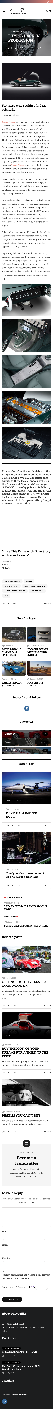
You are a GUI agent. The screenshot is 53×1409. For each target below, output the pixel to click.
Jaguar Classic (8, 122)
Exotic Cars (14, 27)
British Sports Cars (12, 581)
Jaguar (29, 581)
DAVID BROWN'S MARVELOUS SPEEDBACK (11, 652)
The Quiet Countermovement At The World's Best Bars (25, 875)
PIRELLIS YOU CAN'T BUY (21, 1116)
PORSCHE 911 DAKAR (35, 684)
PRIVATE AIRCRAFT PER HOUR (19, 1352)
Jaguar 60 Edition (11, 586)
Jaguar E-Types (37, 591)
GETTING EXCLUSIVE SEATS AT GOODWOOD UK (25, 984)
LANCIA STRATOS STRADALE (12, 684)
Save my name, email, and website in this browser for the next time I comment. (26, 1277)
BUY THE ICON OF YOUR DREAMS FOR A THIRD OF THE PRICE (25, 1052)
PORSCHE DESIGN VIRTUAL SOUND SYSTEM (37, 652)
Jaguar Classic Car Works (34, 586)
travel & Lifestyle (13, 800)
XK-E (6, 596)
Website (6, 1258)
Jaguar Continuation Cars (15, 591)
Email (5, 1245)
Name (5, 1231)
